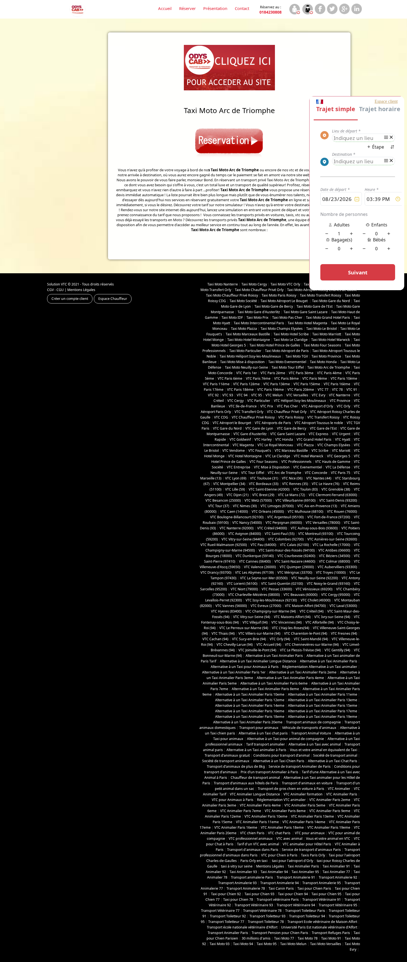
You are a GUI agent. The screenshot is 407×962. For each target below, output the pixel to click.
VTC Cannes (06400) (255, 561)
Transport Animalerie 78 (245, 888)
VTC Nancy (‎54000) (247, 522)
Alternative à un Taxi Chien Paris (278, 761)
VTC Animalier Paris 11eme (257, 822)
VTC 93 (227, 395)
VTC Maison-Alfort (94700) (305, 605)
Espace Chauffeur (112, 298)
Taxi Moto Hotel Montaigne (248, 339)
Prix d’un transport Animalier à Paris (269, 772)
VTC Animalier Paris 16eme (235, 827)
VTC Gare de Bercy (291, 428)
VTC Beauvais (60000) (301, 594)
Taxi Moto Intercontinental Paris (259, 323)
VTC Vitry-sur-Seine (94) (251, 616)
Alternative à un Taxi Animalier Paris (274, 655)
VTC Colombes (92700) (286, 539)
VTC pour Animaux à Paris (232, 799)
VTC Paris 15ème (306, 384)
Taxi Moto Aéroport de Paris (287, 350)
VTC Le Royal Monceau (275, 445)
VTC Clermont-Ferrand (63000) (333, 495)
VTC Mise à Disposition (272, 467)
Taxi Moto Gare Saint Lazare (306, 312)
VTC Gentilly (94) (337, 650)
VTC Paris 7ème (258, 378)
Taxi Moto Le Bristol (321, 328)
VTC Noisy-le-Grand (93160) (328, 583)
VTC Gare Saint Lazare (287, 434)
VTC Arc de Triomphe (284, 472)
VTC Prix (266, 406)
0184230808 (270, 10)
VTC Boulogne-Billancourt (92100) (237, 517)
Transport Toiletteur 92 (228, 916)
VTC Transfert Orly (249, 411)
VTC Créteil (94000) (272, 528)
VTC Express (318, 434)
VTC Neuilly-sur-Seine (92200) (314, 578)
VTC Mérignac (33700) (294, 572)
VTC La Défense (338, 467)
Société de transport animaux (225, 761)
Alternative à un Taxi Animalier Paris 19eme (322, 716)
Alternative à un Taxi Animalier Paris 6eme (274, 683)
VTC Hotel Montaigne (245, 456)
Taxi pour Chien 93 (259, 894)
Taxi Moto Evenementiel (287, 361)
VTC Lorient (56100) (242, 583)
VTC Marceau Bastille (291, 450)
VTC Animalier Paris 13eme (312, 816)
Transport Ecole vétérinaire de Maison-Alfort (322, 921)
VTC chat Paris (279, 833)
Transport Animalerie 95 (321, 883)
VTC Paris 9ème (314, 378)
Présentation (215, 8)
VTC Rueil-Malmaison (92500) (223, 544)
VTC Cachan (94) (215, 639)
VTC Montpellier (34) (229, 483)
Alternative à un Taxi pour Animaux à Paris (245, 666)
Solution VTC (57, 284)
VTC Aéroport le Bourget (232, 422)
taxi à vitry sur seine (237, 866)
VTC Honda (284, 439)
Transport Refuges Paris (331, 932)
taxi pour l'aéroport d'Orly (292, 860)
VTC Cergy (235, 400)
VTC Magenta (243, 445)
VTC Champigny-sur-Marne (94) (270, 611)
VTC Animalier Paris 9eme (329, 810)
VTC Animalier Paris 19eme (328, 827)
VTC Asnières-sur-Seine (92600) (332, 539)
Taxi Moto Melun (293, 943)
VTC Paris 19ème (270, 389)
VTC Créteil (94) (312, 611)
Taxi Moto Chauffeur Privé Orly (259, 289)
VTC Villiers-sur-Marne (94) (259, 633)
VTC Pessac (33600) (277, 589)
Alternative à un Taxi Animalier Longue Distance (258, 661)
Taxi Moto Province (326, 356)
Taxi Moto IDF (232, 317)
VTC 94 (242, 395)
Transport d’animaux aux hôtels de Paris (246, 783)
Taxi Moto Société (243, 300)
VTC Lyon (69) (235, 478)
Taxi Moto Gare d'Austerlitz (259, 312)
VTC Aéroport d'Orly (317, 406)
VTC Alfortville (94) (319, 622)
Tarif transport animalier (265, 744)
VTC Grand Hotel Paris (314, 439)
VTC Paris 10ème (344, 378)
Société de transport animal (335, 755)
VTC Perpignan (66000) (284, 522)
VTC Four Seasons (263, 461)
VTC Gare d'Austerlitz (250, 434)
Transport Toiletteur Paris (305, 910)
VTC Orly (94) (280, 639)
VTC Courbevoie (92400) (296, 555)
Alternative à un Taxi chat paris (263, 733)
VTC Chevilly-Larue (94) (235, 644)
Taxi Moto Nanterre (222, 284)
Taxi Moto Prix (257, 317)
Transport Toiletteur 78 (266, 921)
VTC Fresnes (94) (344, 633)
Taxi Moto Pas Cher (287, 317)
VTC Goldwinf (240, 439)
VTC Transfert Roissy (323, 417)
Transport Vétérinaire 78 (262, 910)
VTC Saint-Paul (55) (280, 533)
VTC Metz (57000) (258, 500)
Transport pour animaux (259, 727)
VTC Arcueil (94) (268, 644)
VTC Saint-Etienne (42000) (269, 489)
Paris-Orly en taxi (254, 860)
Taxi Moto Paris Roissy (279, 295)
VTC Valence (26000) (260, 567)
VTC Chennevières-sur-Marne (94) (312, 644)
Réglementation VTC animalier (281, 799)
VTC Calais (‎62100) (294, 544)
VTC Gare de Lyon (259, 428)
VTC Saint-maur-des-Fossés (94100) (287, 550)
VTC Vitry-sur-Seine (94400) (242, 539)
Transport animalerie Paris (252, 877)
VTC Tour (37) (218, 506)
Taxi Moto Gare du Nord (331, 300)
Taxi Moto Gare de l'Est (315, 306)
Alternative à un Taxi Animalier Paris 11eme (322, 694)
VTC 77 (323, 389)
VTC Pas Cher (287, 406)
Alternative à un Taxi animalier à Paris (256, 749)
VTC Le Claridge (277, 456)
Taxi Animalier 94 (274, 871)
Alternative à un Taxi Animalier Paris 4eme (290, 677)
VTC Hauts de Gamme (332, 461)
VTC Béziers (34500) (334, 555)
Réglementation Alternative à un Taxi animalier (319, 666)
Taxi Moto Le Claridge (291, 339)
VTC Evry (318, 395)
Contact (242, 8)
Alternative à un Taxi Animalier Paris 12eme (249, 700)
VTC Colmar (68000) (334, 561)
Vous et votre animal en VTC (328, 838)
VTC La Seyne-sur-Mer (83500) (264, 578)
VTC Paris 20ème (300, 389)
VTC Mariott (341, 450)
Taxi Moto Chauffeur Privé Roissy (232, 295)
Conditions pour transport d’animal (281, 755)
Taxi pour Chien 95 (326, 894)
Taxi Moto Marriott (326, 334)
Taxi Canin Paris (281, 888)
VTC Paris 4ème (329, 373)
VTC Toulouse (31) (264, 478)
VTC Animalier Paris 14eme (303, 822)
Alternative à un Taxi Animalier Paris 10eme (249, 694)
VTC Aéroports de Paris (273, 422)
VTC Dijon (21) (237, 495)
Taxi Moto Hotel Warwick (330, 339)
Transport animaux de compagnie (313, 722)
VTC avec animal (289, 838)
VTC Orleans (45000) (268, 511)
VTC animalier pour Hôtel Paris (307, 844)
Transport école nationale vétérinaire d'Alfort (242, 927)
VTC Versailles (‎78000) (323, 522)
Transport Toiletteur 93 (267, 916)
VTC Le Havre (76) (325, 483)
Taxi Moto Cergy (254, 284)
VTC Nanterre (339, 395)
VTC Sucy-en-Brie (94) (249, 639)
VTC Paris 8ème (286, 378)
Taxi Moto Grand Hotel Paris (328, 317)
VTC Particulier (258, 400)
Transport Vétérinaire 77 (220, 910)
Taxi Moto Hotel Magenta (307, 323)
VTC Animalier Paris (341, 794)
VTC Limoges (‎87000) (277, 506)
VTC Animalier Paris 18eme (282, 827)
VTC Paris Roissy (291, 417)
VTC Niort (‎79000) (244, 589)
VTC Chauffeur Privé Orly (286, 411)
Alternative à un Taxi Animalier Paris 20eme (247, 722)
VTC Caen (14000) (234, 511)
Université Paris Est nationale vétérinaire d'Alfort (319, 927)
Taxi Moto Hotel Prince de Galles (274, 345)
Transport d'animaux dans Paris (252, 849)
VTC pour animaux (310, 833)
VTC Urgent (341, 434)
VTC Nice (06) (292, 478)
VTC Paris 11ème (216, 384)
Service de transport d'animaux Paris (311, 849)
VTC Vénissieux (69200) (314, 589)
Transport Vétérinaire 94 (296, 905)
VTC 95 (256, 395)
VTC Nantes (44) (318, 478)
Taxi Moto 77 (284, 938)
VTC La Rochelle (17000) (331, 544)
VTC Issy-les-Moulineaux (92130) (271, 600)
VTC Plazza (305, 445)
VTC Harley (263, 439)
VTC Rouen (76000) (342, 511)
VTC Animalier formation (303, 794)
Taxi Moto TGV (296, 356)
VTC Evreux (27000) (266, 605)
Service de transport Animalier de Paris (300, 766)
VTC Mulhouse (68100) (305, 511)
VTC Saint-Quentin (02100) (282, 583)
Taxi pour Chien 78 (238, 899)
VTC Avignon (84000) (244, 533)
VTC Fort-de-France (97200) (328, 517)
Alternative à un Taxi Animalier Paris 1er (234, 672)
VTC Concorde (316, 472)
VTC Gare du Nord (227, 428)
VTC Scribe (319, 450)
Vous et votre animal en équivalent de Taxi (323, 749)
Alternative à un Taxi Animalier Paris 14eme (249, 705)
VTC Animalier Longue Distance (255, 794)
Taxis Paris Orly (313, 855)
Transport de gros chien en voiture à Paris (291, 788)
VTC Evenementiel (307, 467)
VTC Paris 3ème (301, 373)
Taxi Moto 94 (243, 943)
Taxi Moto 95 (267, 943)
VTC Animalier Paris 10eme (265, 816)
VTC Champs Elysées (333, 445)
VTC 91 (351, 389)
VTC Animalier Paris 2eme (329, 799)
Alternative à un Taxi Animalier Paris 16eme (249, 711)
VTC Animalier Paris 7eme (240, 810)
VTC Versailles (297, 395)
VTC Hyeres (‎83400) (226, 611)
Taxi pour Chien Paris (314, 888)
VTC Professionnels (296, 461)
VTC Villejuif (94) (255, 622)
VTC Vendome (233, 450)
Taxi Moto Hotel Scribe (291, 334)
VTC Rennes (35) (295, 483)
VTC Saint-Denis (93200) (338, 500)
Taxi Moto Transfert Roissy (320, 295)
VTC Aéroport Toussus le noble (319, 422)
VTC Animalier (339, 788)
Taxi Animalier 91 (336, 866)
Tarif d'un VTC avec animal (258, 844)
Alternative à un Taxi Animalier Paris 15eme (322, 705)
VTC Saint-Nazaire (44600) (294, 561)
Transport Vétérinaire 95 (338, 905)
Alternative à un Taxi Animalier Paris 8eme (265, 689)
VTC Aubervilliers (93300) (337, 567)
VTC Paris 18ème (240, 389)
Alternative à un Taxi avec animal (314, 744)
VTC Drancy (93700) (215, 572)
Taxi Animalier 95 (305, 871)
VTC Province (340, 400)
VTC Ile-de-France (243, 406)
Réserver (187, 8)
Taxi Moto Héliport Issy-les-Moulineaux (250, 356)
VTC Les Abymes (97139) (254, 572)
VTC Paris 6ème (230, 378)
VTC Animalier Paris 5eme (304, 805)
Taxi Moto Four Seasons (322, 345)
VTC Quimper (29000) (297, 567)
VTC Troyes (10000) (331, 572)
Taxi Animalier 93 (243, 871)
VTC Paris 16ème (337, 384)
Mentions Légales (81, 289)
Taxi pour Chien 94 (293, 894)
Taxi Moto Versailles (325, 943)
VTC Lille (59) (235, 489)
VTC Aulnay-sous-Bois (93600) (314, 528)
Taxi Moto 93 (220, 943)
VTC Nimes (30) (245, 506)
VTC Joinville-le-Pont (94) (257, 650)
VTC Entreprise (238, 467)
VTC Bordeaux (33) (264, 483)
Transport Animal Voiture (311, 733)
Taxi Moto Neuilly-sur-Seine (246, 367)
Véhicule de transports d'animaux (309, 727)
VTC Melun (274, 395)
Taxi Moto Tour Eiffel (288, 367)
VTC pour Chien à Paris (279, 855)
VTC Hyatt (342, 439)
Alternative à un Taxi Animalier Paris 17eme (322, 711)
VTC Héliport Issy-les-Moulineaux (300, 400)
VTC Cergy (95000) (335, 594)
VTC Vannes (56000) (231, 605)
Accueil (165, 8)
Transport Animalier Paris (228, 932)
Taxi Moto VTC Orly (285, 284)
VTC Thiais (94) (223, 633)
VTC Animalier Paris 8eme (285, 810)
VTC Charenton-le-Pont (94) (305, 633)
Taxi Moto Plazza (244, 328)
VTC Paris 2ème (273, 373)
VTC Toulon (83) (305, 489)
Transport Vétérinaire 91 (321, 899)
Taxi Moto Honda (323, 361)
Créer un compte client (69, 298)
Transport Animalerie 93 (237, 883)
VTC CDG (221, 417)
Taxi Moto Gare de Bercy (273, 306)
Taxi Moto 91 (331, 938)
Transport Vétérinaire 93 (254, 905)
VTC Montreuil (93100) (315, 533)
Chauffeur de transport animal (255, 777)
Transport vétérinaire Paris (278, 899)
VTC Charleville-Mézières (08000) (254, 594)
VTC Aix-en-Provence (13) (317, 506)
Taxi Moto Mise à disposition (242, 361)
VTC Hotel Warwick (308, 456)
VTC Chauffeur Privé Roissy (253, 417)
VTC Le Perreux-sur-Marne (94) (243, 628)
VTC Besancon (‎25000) (223, 500)
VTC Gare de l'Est (323, 428)
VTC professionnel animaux (251, 838)
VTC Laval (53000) (343, 605)
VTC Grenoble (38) (335, 489)
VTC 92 (213, 395)
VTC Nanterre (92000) (237, 528)
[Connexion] (294, 10)
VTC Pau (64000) (263, 544)
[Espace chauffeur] (307, 10)
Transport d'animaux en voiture (307, 783)
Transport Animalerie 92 (338, 877)
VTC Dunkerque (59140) (255, 555)
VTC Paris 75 (340, 472)
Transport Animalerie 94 (279, 883)
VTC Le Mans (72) (291, 495)
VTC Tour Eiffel (252, 472)
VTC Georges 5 (338, 456)
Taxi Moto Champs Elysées (282, 328)
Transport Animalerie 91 (296, 877)
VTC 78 (337, 389)
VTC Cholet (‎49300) (316, 600)
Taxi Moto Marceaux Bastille (248, 334)
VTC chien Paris (252, 833)
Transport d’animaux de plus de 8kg (236, 766)
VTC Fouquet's (259, 450)
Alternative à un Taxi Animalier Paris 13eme (322, 700)
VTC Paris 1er (246, 373)
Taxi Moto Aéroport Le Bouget (284, 300)
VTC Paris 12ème (246, 384)
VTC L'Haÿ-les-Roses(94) (290, 628)
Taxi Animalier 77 (336, 871)
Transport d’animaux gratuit (227, 755)
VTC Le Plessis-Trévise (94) (300, 650)
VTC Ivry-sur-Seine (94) (332, 616)
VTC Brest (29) (263, 495)
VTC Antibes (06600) (334, 550)
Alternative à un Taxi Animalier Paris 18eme (249, 716)
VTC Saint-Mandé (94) (311, 639)
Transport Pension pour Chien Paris (280, 932)
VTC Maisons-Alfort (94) (292, 616)
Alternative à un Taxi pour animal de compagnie (285, 738)
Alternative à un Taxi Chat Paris (332, 761)
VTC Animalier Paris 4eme (260, 805)
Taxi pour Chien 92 (226, 894)
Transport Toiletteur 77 (226, 921)
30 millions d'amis (256, 938)
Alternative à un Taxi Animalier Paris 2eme (302, 672)
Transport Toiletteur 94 (307, 916)
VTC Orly (343, 406)
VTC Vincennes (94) (286, 622)
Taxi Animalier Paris (303, 866)
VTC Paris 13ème (276, 384)
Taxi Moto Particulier (245, 350)
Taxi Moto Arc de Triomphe (328, 367)
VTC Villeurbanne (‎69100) (295, 500)
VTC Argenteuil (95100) (285, 517)
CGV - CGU (55, 289)
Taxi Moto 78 (308, 938)
